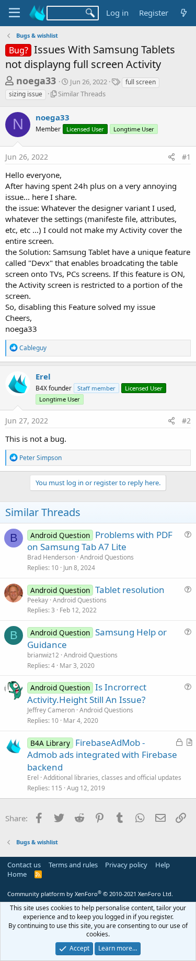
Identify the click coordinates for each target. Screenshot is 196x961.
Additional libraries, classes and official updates (112, 777)
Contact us (24, 864)
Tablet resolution (130, 590)
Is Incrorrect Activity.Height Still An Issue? (86, 693)
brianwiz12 (43, 655)
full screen (140, 81)
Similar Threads (82, 93)
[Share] (171, 157)
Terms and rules (73, 864)
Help (162, 864)
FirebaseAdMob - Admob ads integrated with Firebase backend (102, 755)
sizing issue (25, 94)
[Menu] (14, 13)
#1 (186, 157)
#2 (186, 421)
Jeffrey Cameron (51, 710)
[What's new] (184, 13)
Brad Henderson (51, 557)
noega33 (36, 80)
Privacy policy (126, 864)
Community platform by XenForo (90, 894)
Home (17, 874)
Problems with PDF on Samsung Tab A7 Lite (99, 541)
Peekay (37, 600)
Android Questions (107, 557)
